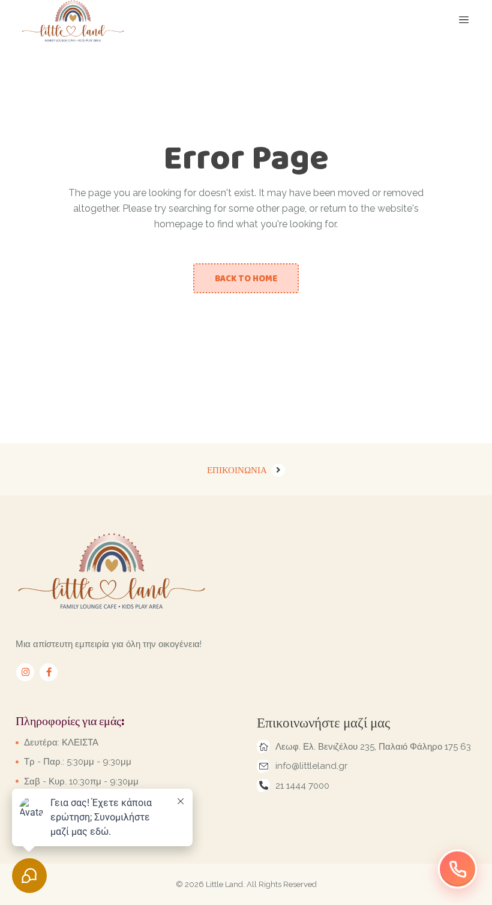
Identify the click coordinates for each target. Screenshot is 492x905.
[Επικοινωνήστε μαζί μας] (457, 869)
